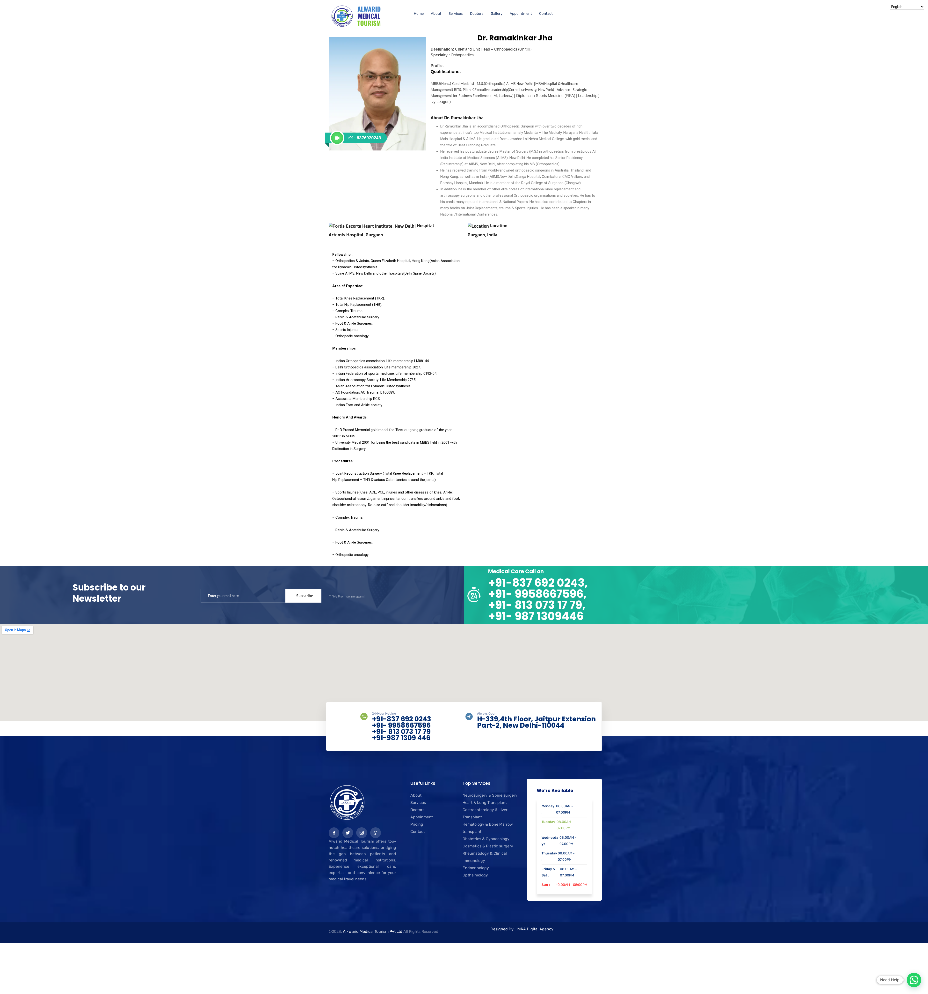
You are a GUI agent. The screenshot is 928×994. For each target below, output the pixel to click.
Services (456, 13)
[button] (914, 980)
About (436, 13)
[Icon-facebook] (334, 832)
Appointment (521, 13)
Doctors (477, 13)
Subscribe (304, 595)
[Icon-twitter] (347, 832)
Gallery (496, 13)
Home (419, 13)
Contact (546, 13)
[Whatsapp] (375, 832)
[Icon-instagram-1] (361, 832)
